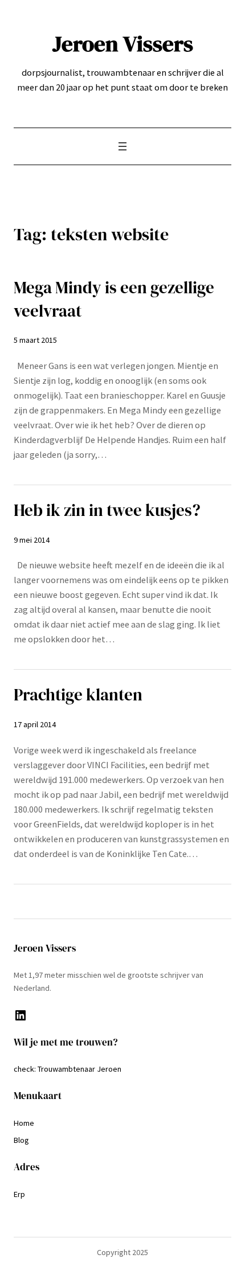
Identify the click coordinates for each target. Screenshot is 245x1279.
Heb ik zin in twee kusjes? (107, 510)
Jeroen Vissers (122, 43)
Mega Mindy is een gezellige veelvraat (114, 299)
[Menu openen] (122, 146)
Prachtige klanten (78, 694)
